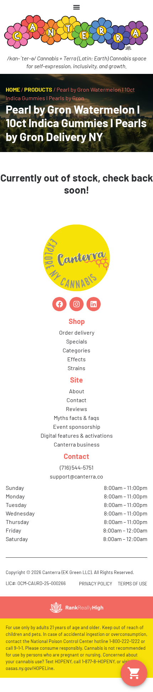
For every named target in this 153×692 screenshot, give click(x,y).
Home (13, 89)
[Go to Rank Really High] (76, 607)
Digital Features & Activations (77, 435)
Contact (76, 399)
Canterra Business (77, 444)
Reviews (76, 408)
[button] (134, 673)
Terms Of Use (132, 583)
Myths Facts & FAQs (76, 417)
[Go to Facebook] (59, 304)
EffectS (76, 359)
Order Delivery (76, 332)
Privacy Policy (95, 583)
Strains (76, 367)
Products (38, 89)
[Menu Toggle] (76, 7)
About (76, 391)
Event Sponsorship (76, 426)
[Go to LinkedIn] (93, 304)
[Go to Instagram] (76, 304)
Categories (76, 350)
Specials (76, 341)
